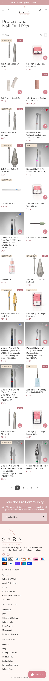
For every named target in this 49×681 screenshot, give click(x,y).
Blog (4, 649)
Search (5, 575)
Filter (7, 35)
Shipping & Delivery (10, 618)
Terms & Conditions (10, 665)
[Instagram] (8, 554)
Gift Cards (6, 599)
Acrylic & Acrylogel (9, 583)
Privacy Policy (7, 657)
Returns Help (7, 622)
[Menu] (3, 10)
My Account (7, 630)
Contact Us (6, 610)
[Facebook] (3, 554)
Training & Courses (9, 653)
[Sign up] (43, 517)
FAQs (4, 614)
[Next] (37, 488)
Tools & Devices (8, 591)
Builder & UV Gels (9, 579)
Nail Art (5, 587)
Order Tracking (8, 626)
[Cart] (46, 10)
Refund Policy (7, 669)
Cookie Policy (7, 661)
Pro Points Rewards (10, 634)
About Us (6, 644)
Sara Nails (20, 677)
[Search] (8, 10)
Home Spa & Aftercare (11, 595)
